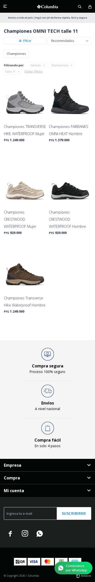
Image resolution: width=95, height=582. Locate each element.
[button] (80, 6)
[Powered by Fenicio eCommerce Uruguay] (83, 575)
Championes (59, 65)
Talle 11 (10, 71)
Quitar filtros (33, 71)
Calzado (35, 65)
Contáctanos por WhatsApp (76, 568)
